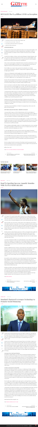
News (6, 11)
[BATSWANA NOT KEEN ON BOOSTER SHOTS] (19, 167)
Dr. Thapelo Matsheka (12, 149)
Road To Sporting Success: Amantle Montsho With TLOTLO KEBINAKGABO (17, 184)
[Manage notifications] (36, 425)
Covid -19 (7, 149)
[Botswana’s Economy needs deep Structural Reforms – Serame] (6, 167)
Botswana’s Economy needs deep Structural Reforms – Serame (6, 172)
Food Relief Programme (20, 149)
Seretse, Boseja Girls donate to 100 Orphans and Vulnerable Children (31, 172)
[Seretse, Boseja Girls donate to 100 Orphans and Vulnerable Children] (31, 167)
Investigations (3, 11)
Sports (4, 180)
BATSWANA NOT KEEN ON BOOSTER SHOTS (17, 172)
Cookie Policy (26, 425)
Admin (2, 16)
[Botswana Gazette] (19, 4)
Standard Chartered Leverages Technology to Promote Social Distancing (18, 300)
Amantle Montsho (9, 276)
